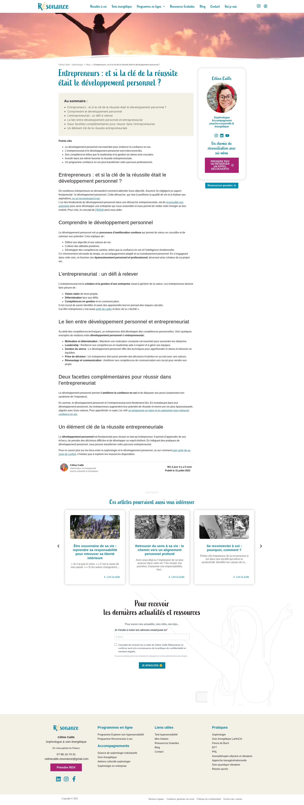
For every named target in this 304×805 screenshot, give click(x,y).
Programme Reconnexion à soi (115, 739)
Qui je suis (231, 6)
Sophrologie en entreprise (112, 766)
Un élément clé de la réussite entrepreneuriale (97, 128)
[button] (58, 546)
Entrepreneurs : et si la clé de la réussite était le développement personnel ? (116, 107)
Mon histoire (161, 739)
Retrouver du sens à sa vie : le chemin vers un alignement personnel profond (95, 550)
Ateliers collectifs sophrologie (114, 761)
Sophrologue (222, 117)
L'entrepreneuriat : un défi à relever (90, 115)
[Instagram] (66, 779)
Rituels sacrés (220, 769)
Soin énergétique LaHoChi (227, 739)
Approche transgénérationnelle (229, 760)
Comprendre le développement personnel (94, 111)
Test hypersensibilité (166, 734)
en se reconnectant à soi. (86, 198)
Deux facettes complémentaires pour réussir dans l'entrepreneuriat (111, 124)
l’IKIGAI (99, 209)
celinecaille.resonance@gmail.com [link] (67, 758)
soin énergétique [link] (75, 741)
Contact (215, 6)
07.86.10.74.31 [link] (66, 754)
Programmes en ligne (149, 6)
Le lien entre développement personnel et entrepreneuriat (105, 120)
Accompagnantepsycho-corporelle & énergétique (221, 123)
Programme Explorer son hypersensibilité (121, 734)
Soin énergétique (122, 6)
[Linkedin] (58, 779)
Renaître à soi (98, 6)
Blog (203, 6)
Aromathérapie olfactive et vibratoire (232, 756)
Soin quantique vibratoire (226, 764)
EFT (214, 747)
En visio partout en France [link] (66, 748)
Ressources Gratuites (182, 6)
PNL (214, 751)
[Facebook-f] (74, 779)
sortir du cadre (104, 309)
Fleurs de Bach (220, 743)
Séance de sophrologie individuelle (117, 753)
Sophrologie (219, 734)
